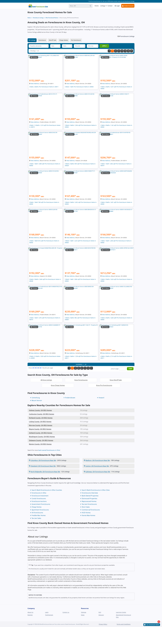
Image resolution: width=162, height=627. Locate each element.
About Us (30, 612)
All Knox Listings (46, 380)
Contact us (66, 612)
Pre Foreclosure (76, 40)
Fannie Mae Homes (88, 515)
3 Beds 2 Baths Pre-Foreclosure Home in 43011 (43, 87)
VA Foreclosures (37, 513)
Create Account (128, 6)
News (82, 615)
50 (40, 368)
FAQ (100, 612)
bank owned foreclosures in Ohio (49, 450)
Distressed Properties (89, 498)
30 (35, 368)
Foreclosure (42, 40)
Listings (102, 6)
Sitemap (83, 612)
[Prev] (109, 50)
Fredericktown (70, 398)
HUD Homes (86, 513)
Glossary (101, 615)
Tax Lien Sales (36, 518)
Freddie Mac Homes (39, 515)
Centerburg (36, 398)
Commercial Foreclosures (91, 510)
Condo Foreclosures (39, 498)
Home (97, 6)
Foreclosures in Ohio (39, 493)
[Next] (131, 50)
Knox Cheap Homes (58, 385)
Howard (101, 398)
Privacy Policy (103, 624)
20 (33, 368)
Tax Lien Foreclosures (89, 504)
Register (30, 615)
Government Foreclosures (41, 504)
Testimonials (49, 615)
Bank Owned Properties (90, 496)
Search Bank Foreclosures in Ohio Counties (47, 490)
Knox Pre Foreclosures (104, 385)
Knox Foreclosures (81, 380)
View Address (35, 83)
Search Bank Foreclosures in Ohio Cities (96, 490)
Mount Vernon (37, 400)
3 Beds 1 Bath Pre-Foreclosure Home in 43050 (79, 87)
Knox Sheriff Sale (116, 380)
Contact (110, 6)
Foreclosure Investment (40, 496)
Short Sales (86, 507)
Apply (104, 46)
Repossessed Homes (89, 501)
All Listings (32, 40)
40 (38, 368)
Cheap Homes (63, 40)
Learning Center (121, 612)
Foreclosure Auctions (39, 501)
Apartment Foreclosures (40, 510)
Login (118, 6)
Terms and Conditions (123, 624)
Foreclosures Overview (90, 493)
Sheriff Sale (52, 40)
